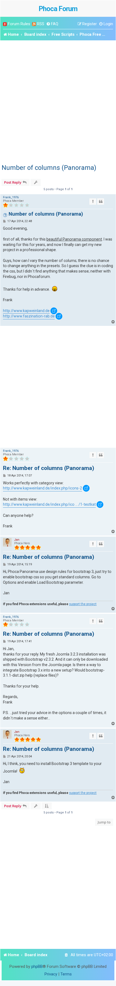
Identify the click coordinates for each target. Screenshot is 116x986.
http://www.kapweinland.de (26, 311)
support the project (83, 604)
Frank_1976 (11, 197)
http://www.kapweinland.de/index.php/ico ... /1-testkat (49, 504)
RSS (40, 23)
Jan (16, 539)
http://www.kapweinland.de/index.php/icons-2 (42, 488)
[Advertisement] (58, 101)
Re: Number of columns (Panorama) (48, 468)
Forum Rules (19, 23)
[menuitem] (52, 24)
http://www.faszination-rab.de (29, 316)
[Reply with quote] (100, 201)
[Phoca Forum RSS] (34, 24)
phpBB (37, 966)
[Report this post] (92, 201)
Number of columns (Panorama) (49, 167)
